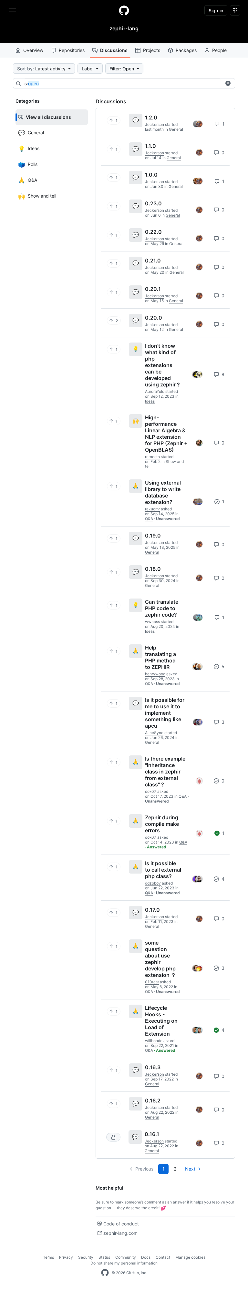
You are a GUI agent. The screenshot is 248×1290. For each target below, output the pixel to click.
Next (190, 1169)
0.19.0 (153, 535)
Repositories (72, 50)
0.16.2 (152, 1100)
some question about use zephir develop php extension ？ (160, 958)
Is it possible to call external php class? (163, 869)
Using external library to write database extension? (163, 492)
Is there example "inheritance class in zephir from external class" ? (165, 771)
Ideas (150, 401)
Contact (163, 1257)
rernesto (152, 456)
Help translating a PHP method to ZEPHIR (160, 657)
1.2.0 (151, 117)
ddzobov (153, 883)
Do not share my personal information (124, 1263)
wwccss (152, 621)
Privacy (66, 1257)
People (219, 50)
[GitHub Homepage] (105, 1273)
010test (152, 981)
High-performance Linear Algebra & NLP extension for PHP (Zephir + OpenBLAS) (166, 433)
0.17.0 (152, 909)
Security (85, 1257)
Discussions (114, 50)
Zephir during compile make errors (162, 824)
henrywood (155, 673)
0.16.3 (152, 1067)
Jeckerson (154, 124)
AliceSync (154, 732)
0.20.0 (153, 317)
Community (125, 1257)
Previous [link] (144, 1169)
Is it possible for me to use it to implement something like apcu (164, 713)
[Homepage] (124, 10)
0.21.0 (153, 260)
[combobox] (122, 83)
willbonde (153, 1040)
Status (104, 1257)
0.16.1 (152, 1134)
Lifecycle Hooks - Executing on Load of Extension (161, 1021)
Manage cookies (190, 1257)
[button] (227, 83)
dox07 (150, 791)
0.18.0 (153, 569)
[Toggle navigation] (12, 10)
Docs (145, 1257)
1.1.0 (150, 146)
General (176, 129)
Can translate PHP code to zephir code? (161, 608)
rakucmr (152, 509)
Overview (33, 50)
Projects (151, 50)
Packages (186, 50)
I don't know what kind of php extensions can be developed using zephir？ (163, 365)
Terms (48, 1257)
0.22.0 (153, 232)
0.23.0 (153, 203)
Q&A (149, 518)
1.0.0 (151, 174)
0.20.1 (153, 289)
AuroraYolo (154, 391)
